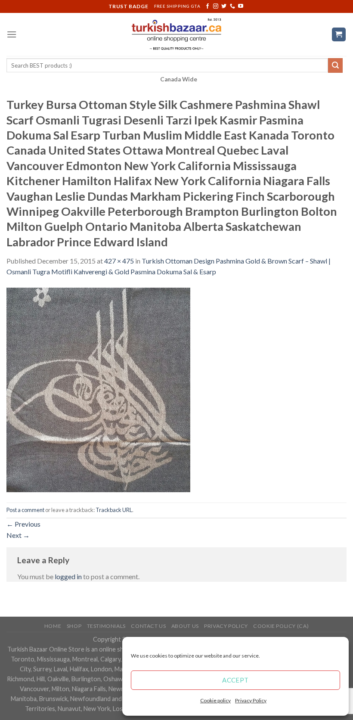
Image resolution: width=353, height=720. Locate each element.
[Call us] (232, 6)
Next (18, 535)
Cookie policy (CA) (281, 626)
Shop (74, 626)
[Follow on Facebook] (207, 6)
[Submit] (335, 65)
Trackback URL (114, 509)
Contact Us (148, 626)
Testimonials (106, 626)
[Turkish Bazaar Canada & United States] (177, 34)
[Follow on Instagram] (215, 6)
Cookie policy (215, 700)
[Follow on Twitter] (223, 6)
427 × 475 (119, 261)
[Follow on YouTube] (240, 6)
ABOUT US (185, 626)
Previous (23, 524)
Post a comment (25, 509)
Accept (235, 680)
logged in (68, 576)
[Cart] (339, 35)
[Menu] (11, 34)
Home (52, 626)
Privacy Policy (250, 700)
